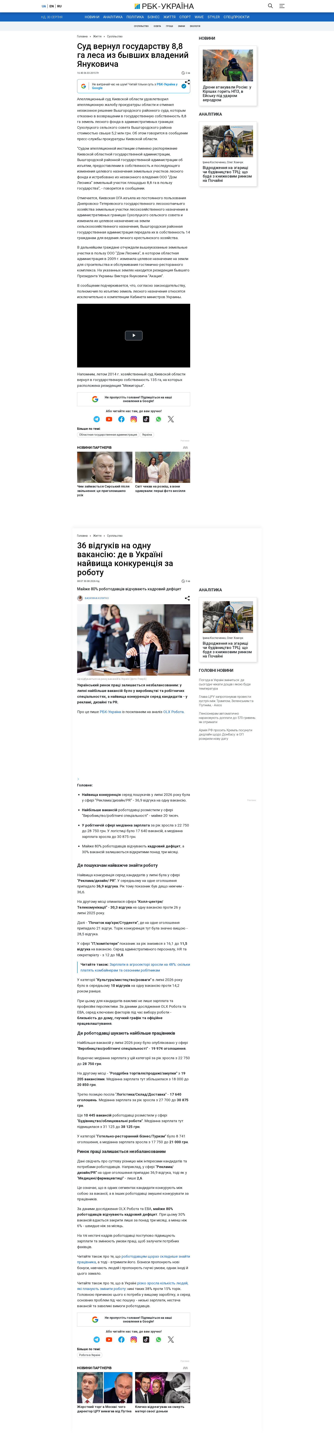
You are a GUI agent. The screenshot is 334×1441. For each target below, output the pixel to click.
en (51, 6)
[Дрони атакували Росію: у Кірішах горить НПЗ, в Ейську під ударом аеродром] (228, 66)
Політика (135, 17)
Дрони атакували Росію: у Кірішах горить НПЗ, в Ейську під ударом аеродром (227, 93)
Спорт (185, 17)
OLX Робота (173, 712)
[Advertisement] (133, 745)
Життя (170, 17)
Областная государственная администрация (108, 434)
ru (59, 6)
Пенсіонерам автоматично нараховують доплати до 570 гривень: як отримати (227, 717)
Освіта (157, 26)
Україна (147, 434)
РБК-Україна (110, 712)
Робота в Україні (89, 1355)
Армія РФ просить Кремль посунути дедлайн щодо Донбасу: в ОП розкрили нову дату (225, 734)
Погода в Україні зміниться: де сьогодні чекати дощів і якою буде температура (225, 684)
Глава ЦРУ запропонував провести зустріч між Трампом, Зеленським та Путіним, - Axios (226, 701)
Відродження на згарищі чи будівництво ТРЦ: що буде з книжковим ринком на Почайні (227, 174)
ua (44, 6)
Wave (199, 17)
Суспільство (141, 26)
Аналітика (113, 17)
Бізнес (154, 17)
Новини (92, 17)
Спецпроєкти (236, 17)
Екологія (195, 26)
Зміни (181, 26)
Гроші (169, 26)
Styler (214, 17)
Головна (82, 36)
